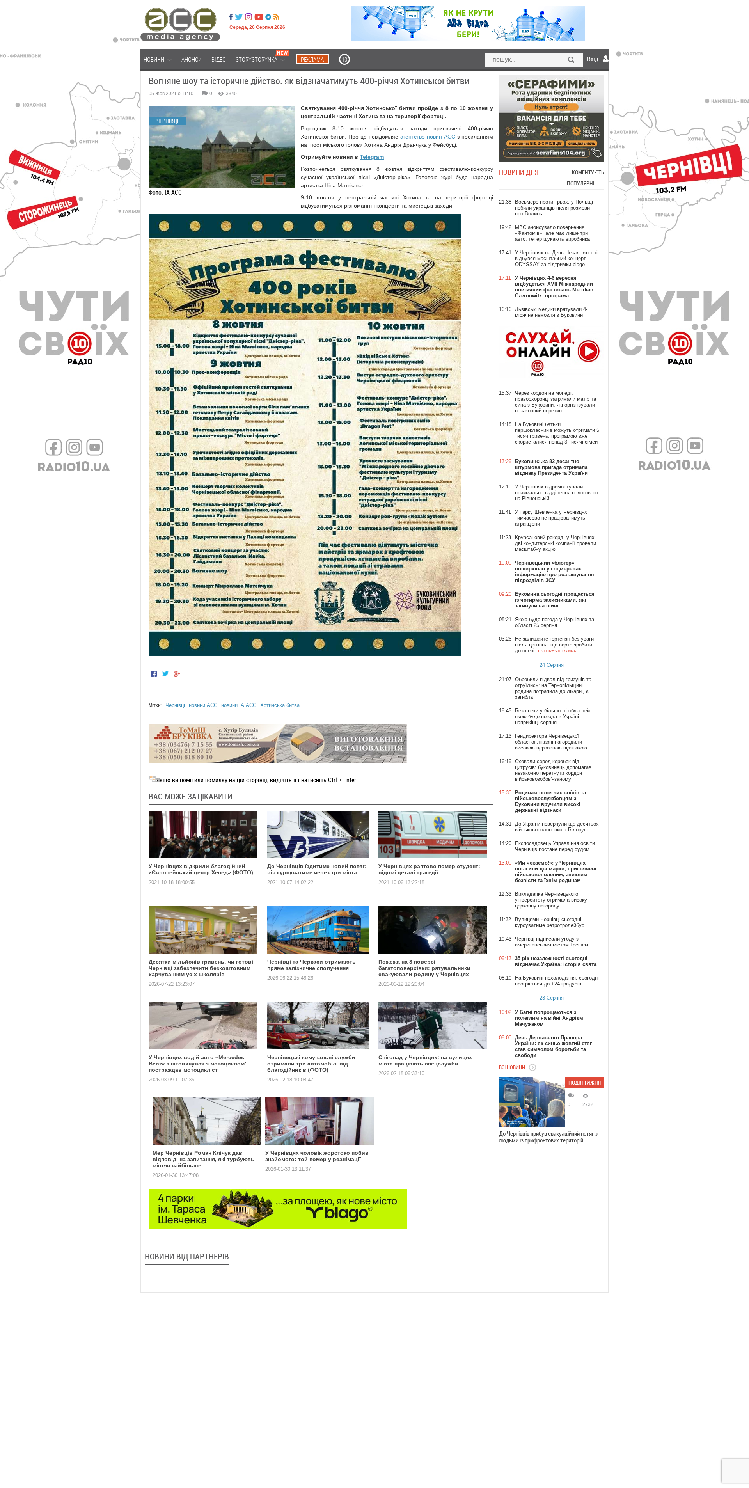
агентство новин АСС (427, 136)
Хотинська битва (280, 705)
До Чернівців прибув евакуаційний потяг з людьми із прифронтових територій (548, 1137)
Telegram (372, 157)
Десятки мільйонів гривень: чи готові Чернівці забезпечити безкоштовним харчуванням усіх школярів (201, 968)
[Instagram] (249, 16)
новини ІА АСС (238, 705)
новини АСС (203, 705)
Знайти (571, 60)
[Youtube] (258, 16)
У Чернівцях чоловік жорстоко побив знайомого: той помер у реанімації (317, 1156)
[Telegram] (268, 16)
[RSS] (276, 16)
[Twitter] (239, 16)
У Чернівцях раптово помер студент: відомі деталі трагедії (429, 869)
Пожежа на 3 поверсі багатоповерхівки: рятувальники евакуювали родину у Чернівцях (424, 968)
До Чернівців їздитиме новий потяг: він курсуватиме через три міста (317, 869)
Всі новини (512, 1067)
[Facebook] (231, 16)
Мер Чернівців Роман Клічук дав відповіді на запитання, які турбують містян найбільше (203, 1159)
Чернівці (175, 705)
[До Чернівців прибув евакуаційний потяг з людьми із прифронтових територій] (532, 1102)
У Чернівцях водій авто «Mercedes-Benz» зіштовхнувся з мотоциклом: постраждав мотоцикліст (198, 1063)
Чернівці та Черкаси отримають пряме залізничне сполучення (311, 965)
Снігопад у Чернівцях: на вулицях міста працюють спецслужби (425, 1060)
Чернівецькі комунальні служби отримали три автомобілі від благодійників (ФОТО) (311, 1063)
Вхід (592, 59)
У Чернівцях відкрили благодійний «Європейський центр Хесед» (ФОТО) (201, 869)
